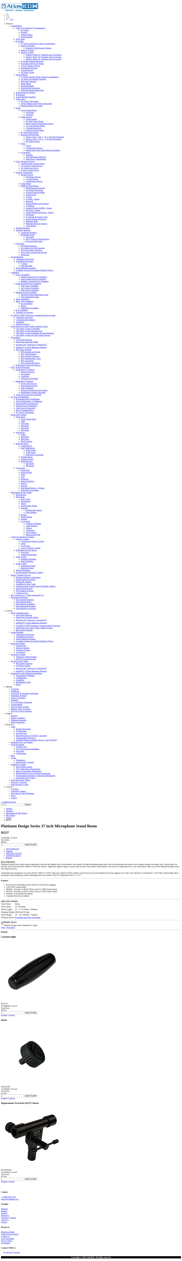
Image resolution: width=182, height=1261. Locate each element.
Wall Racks (20, 432)
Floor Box (25, 552)
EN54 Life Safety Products (31, 250)
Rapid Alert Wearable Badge (27, 342)
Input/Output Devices (24, 588)
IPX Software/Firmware (30, 363)
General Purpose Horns (35, 130)
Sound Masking (17, 257)
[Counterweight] (32, 1001)
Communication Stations (25, 320)
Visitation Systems (23, 650)
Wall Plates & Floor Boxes (26, 550)
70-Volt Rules (21, 731)
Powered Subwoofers (34, 241)
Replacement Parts (33, 535)
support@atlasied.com (9, 1199)
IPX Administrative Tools (31, 358)
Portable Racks (27, 457)
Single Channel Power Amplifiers (34, 277)
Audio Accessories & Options (22, 537)
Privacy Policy (6, 1241)
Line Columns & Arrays (25, 161)
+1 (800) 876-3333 (8, 802)
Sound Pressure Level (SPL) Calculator (31, 736)
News (13, 795)
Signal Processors (28, 372)
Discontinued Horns (24, 602)
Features (9, 851)
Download (11, 927)
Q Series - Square (32, 199)
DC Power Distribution (25, 412)
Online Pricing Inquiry (10, 1234)
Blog (13, 756)
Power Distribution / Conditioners (29, 401)
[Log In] (7, 16)
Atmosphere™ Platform (25, 370)
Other (23, 475)
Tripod (23, 503)
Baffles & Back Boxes (29, 186)
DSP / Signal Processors (20, 367)
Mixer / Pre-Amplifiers (25, 301)
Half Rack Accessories (34, 455)
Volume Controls (22, 539)
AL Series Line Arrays (29, 168)
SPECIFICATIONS (14, 853)
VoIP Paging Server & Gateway (28, 365)
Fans (23, 477)
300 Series (25, 439)
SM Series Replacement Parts (32, 90)
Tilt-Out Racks (26, 441)
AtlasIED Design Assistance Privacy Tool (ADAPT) (36, 740)
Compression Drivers (34, 148)
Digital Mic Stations (23, 582)
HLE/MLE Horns (33, 141)
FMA (23, 421)
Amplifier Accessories (24, 312)
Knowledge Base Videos (25, 778)
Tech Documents (17, 744)
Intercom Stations (22, 648)
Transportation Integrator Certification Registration (35, 775)
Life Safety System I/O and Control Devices (33, 335)
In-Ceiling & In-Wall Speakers (33, 248)
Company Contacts (8, 1218)
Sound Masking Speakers (26, 97)
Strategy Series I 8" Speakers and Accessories (43, 59)
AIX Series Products (24, 340)
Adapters (29, 155)
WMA (23, 435)
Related (9, 858)
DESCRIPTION (12, 849)
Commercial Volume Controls (32, 541)
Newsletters (5, 1243)
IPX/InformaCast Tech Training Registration (33, 773)
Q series (29, 197)
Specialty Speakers (23, 230)
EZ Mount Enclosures (34, 190)
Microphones (21, 495)
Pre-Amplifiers (26, 304)
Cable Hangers (31, 526)
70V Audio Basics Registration (28, 769)
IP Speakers (20, 95)
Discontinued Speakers (25, 600)
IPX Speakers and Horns (30, 352)
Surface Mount (26, 35)
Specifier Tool (21, 733)
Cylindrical (30, 206)
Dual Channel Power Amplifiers (33, 279)
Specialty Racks (22, 443)
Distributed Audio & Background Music (26, 673)
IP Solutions (15, 337)
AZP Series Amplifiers (29, 286)
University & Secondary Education (24, 693)
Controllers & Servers (24, 317)
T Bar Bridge (31, 226)
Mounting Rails (32, 221)
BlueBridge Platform (24, 381)
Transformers (26, 184)
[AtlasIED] (19, 10)
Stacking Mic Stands (29, 506)
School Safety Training (25, 762)
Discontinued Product (19, 597)
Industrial (14, 700)
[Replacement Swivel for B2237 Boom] (32, 1168)
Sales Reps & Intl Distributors (22, 793)
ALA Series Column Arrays (32, 166)
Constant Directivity (33, 128)
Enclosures (25, 255)
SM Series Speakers (28, 81)
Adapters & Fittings (33, 523)
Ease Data (20, 751)
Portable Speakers (23, 228)
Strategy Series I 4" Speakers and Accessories (43, 55)
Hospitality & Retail (18, 696)
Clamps (29, 528)
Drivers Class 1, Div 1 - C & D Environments (44, 139)
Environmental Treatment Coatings (29, 572)
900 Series (30, 466)
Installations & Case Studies (22, 742)
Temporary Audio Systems (26, 657)
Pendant (24, 32)
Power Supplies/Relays (25, 410)
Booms (23, 515)
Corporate (15, 689)
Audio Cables (21, 563)
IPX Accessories (27, 361)
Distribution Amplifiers (30, 308)
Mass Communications (20, 613)
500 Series (25, 426)
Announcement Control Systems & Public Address (35, 586)
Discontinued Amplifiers (25, 604)
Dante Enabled (26, 37)
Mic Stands (20, 497)
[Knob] (32, 1084)
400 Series (30, 463)
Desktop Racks (27, 461)
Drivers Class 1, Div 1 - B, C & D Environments (45, 137)
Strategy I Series (27, 52)
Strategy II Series (27, 50)
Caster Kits (25, 470)
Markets (4, 1211)
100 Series (25, 430)
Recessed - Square (33, 210)
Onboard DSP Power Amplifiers (28, 284)
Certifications (21, 753)
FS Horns (29, 115)
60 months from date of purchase (27, 917)
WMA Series (31, 450)
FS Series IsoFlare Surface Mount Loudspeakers (40, 77)
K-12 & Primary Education (21, 702)
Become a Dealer (7, 1232)
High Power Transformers (36, 159)
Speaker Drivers (27, 175)
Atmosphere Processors (25, 259)
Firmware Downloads (29, 378)
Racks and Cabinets (18, 415)
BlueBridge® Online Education (33, 392)
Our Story (15, 789)
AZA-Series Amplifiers (30, 288)
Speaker (24, 519)
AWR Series (31, 452)
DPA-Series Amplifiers (30, 290)
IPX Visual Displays (29, 354)
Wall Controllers (27, 388)
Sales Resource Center (19, 784)
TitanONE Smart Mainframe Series (34, 295)
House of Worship (18, 698)
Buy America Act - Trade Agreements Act (27, 595)
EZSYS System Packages (26, 659)
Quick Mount (31, 532)
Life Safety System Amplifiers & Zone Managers (35, 333)
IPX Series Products (24, 350)
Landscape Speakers (29, 232)
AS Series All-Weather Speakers (33, 79)
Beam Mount (26, 84)
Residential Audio (28, 235)
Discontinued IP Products (26, 606)
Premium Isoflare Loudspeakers (28, 577)
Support (14, 716)
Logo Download (7, 1239)
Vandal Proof (31, 195)
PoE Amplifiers (22, 310)
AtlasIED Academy (18, 764)
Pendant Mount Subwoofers (32, 106)
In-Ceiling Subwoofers (30, 101)
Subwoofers (20, 99)
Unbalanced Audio (28, 566)
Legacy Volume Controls (30, 548)
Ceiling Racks (26, 446)
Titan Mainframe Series (30, 297)
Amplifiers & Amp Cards (26, 584)
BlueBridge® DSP (23, 682)
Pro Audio (30, 237)
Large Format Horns (29, 110)
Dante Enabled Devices (21, 575)
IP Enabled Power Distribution (28, 399)
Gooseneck (30, 530)
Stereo (23, 543)
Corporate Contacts (18, 791)
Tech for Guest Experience (21, 711)
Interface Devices (22, 324)
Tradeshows (20, 760)
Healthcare (15, 691)
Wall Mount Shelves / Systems (33, 488)
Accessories (25, 152)
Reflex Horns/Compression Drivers (39, 124)
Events (13, 758)
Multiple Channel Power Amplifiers (35, 281)
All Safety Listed (27, 72)
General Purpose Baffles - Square (39, 208)
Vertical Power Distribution (26, 406)
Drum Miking (31, 512)
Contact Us (5, 1236)
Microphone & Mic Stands (21, 492)
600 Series (25, 437)
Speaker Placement (23, 729)
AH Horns (30, 112)
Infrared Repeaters (23, 570)
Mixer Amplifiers (22, 299)
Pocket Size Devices (29, 383)
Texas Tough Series (28, 419)
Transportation (16, 704)
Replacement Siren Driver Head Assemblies (43, 150)
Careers (14, 798)
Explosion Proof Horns (30, 135)
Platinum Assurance (18, 720)
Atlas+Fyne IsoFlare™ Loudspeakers (30, 28)
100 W (28, 146)
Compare (11, 1015)
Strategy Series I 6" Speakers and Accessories (43, 57)
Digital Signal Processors (25, 580)
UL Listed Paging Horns (35, 126)
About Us (5, 1220)
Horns (18, 108)
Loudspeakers (16, 26)
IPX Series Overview (24, 663)
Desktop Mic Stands (34, 510)
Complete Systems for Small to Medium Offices (34, 270)
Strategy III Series (28, 46)
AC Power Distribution (20, 397)
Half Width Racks (28, 448)
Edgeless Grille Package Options (38, 48)
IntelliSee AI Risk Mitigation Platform (31, 347)
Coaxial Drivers (27, 70)
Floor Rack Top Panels (30, 490)
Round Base (25, 501)
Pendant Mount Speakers (25, 92)
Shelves (24, 483)
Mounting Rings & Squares (36, 224)
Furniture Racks (27, 459)
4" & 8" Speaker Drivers (30, 66)
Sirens (23, 144)
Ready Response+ (18, 722)
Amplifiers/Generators (24, 261)
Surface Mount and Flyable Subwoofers (36, 104)
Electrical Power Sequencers (27, 403)
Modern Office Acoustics (21, 709)
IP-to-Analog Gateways (30, 356)
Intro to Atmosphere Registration (28, 771)
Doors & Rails (26, 472)
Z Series (24, 264)
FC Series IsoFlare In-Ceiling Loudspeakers (38, 44)
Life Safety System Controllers (28, 329)
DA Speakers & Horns (25, 591)
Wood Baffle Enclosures (30, 88)
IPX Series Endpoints (24, 630)
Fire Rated (30, 215)
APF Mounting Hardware (36, 157)
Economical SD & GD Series (32, 64)
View (3, 927)
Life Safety (20, 244)
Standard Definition (28, 559)
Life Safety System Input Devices (29, 331)
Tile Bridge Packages (29, 68)
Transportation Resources (26, 738)
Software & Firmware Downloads (34, 390)
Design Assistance (18, 718)
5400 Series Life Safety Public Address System (29, 326)
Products (4, 1209)
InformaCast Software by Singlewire (31, 345)
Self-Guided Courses (24, 767)
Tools (13, 727)
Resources (5, 1215)
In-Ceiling (25, 30)
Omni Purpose (31, 119)
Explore (4, 1015)
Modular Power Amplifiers (26, 292)
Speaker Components (24, 172)
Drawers (24, 486)
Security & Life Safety (19, 661)
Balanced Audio (27, 568)
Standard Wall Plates (29, 555)
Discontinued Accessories (26, 608)
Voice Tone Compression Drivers (34, 252)
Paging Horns (26, 117)
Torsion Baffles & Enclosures (37, 204)
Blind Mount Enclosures (35, 188)
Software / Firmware (19, 782)
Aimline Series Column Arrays (33, 164)
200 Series (25, 428)
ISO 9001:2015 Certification (11, 1252)
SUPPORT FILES (13, 856)
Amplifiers (15, 272)
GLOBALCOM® (23, 666)
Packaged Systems (18, 655)
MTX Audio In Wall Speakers (37, 239)
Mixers (23, 306)
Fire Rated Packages (29, 246)
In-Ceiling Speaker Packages (32, 61)
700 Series (25, 423)
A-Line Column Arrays (30, 170)
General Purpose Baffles (35, 192)
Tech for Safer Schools (20, 707)
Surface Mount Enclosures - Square (39, 212)
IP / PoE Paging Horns (34, 121)
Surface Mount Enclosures (36, 219)
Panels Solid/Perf (27, 481)
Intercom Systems (18, 643)
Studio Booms (26, 517)
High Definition (27, 561)
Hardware (25, 479)
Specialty (24, 508)
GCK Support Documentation (27, 749)
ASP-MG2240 (26, 266)
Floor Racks (20, 417)
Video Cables (21, 557)
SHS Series (20, 39)
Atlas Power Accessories (25, 408)
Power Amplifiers (23, 275)
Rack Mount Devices (29, 386)
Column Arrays (22, 593)
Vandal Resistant (27, 86)
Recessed (29, 201)
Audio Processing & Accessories (28, 395)
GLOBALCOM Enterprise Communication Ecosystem (33, 315)
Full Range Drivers (33, 177)
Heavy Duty (25, 499)
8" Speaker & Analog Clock (37, 217)
